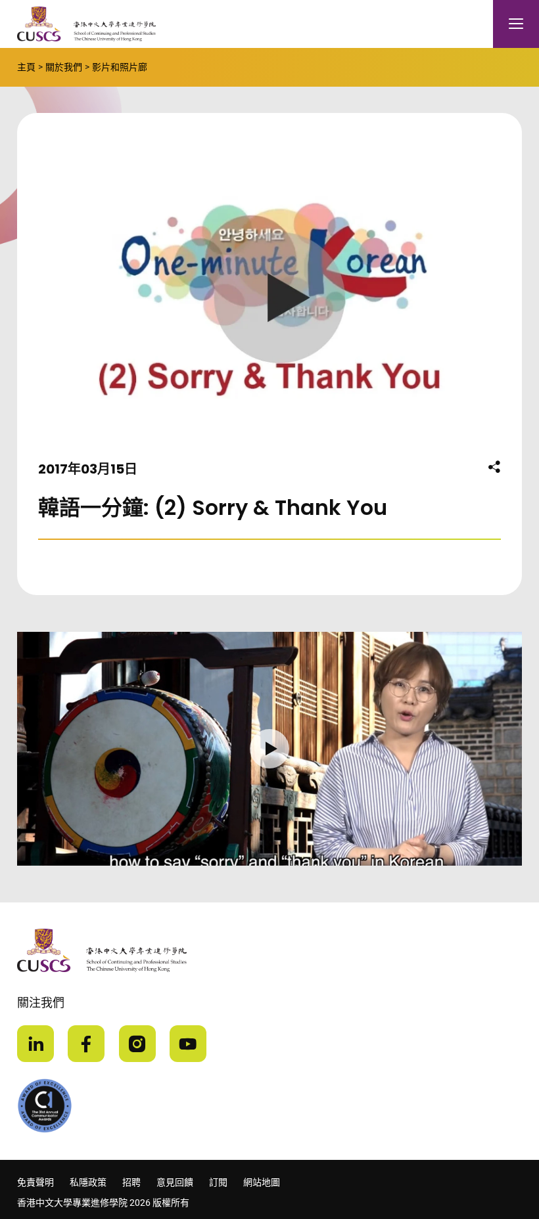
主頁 (26, 67)
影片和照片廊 (119, 67)
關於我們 (63, 67)
